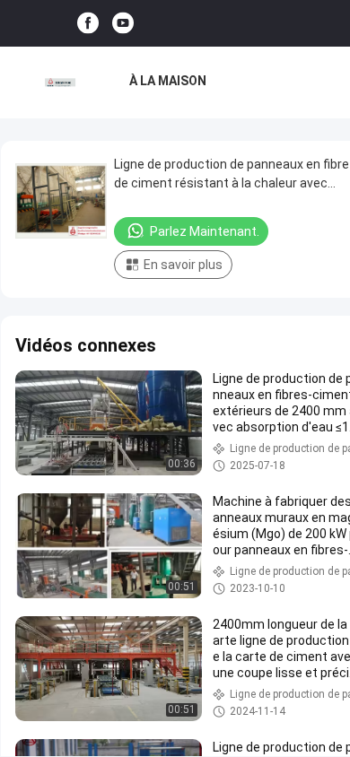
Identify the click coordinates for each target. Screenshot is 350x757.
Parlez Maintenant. (204, 231)
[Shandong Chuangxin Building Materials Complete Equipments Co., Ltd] (60, 82)
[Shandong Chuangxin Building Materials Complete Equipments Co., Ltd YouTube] (123, 24)
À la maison (167, 81)
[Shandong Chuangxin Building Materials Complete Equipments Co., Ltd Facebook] (88, 24)
